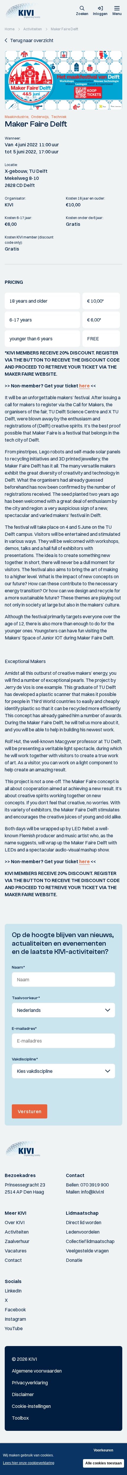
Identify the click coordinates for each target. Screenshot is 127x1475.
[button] (82, 11)
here (84, 386)
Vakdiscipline (25, 1059)
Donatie (74, 1260)
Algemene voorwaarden (37, 1371)
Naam (18, 967)
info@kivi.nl (92, 1192)
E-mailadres (24, 1028)
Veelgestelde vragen (87, 1251)
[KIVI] (25, 11)
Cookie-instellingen (31, 1406)
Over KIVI (15, 1222)
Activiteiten (17, 1232)
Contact (13, 1260)
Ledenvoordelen (83, 1232)
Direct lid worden (83, 1222)
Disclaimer (23, 1394)
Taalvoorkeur (26, 998)
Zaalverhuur (17, 1241)
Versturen (29, 1111)
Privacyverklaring (30, 1382)
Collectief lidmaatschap (90, 1241)
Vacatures (16, 1251)
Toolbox (20, 1418)
